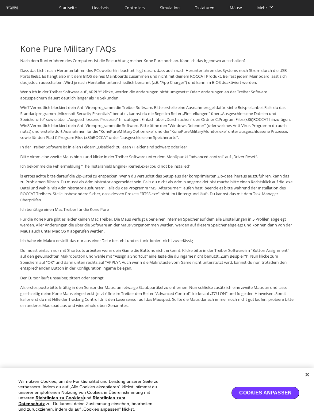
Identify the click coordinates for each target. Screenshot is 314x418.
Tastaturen (204, 7)
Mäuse (236, 7)
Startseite (68, 7)
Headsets (100, 7)
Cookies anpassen (265, 392)
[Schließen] (307, 374)
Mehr (262, 7)
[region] (157, 393)
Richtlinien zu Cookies (59, 397)
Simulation (170, 7)
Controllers (134, 7)
